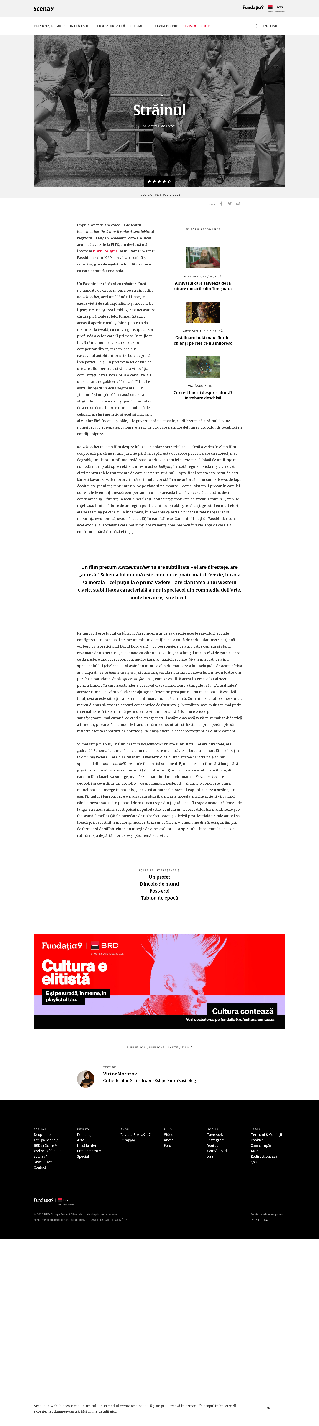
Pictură (216, 331)
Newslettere (166, 26)
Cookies (257, 1140)
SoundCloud (217, 1151)
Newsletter (43, 1162)
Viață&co (196, 385)
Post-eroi (160, 890)
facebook (221, 203)
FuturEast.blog (181, 1080)
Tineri (212, 385)
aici (113, 1411)
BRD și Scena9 (45, 1146)
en (265, 26)
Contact (40, 1167)
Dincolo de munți (159, 884)
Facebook (215, 1135)
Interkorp (263, 1219)
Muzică (216, 276)
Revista (189, 26)
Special (136, 26)
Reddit (238, 203)
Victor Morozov (162, 126)
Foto (167, 1146)
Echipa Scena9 (46, 1140)
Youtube (213, 1146)
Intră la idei (81, 26)
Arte (61, 26)
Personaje (43, 26)
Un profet (159, 877)
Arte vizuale (194, 331)
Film (159, 95)
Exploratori (195, 276)
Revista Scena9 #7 (135, 1135)
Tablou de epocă (159, 897)
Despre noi (43, 1135)
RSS (210, 1156)
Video (168, 1135)
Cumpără (127, 1140)
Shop (205, 26)
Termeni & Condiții (266, 1135)
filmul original (106, 251)
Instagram (216, 1140)
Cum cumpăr (261, 1146)
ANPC (255, 1151)
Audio (168, 1140)
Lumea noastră (111, 26)
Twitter (229, 203)
